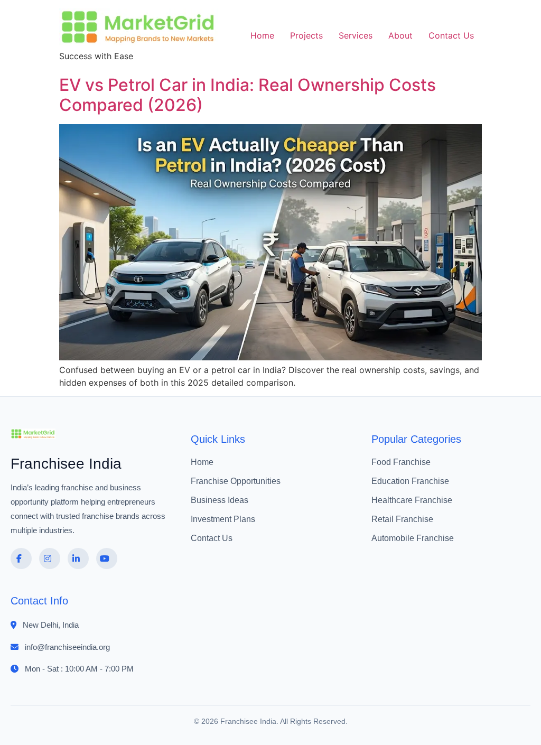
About (400, 35)
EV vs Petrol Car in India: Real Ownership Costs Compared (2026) (247, 94)
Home (262, 35)
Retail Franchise (402, 519)
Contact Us (451, 35)
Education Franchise (410, 481)
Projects (306, 35)
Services (355, 35)
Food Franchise (401, 462)
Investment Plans (223, 519)
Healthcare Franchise (411, 500)
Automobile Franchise (412, 538)
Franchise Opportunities (236, 481)
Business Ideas (219, 500)
